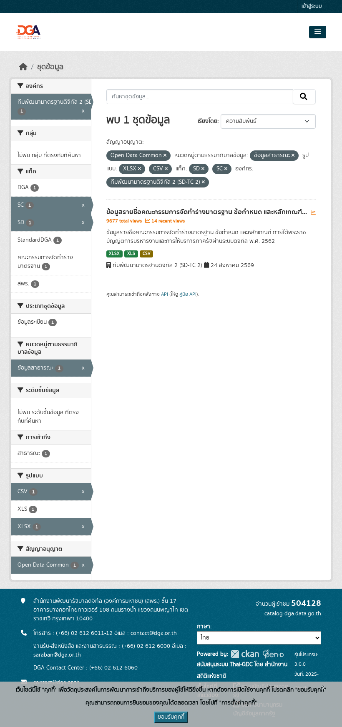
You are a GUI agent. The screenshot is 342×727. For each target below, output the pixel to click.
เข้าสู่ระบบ (312, 6)
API (164, 294)
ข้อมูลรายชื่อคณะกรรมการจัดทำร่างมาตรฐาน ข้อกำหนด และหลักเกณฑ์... (207, 212)
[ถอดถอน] (164, 155)
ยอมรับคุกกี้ (171, 717)
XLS (131, 253)
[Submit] (304, 96)
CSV (147, 253)
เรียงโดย (207, 121)
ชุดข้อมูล (50, 67)
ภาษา (203, 626)
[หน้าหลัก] (23, 67)
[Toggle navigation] (317, 32)
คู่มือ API (187, 294)
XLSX (114, 253)
